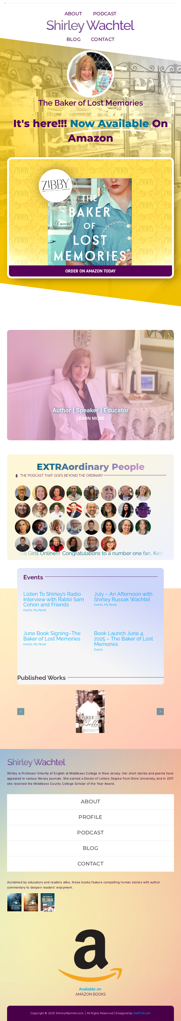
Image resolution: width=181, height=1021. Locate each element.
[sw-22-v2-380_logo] (90, 21)
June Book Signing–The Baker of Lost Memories (52, 636)
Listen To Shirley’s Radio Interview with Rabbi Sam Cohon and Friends (53, 599)
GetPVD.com (142, 1013)
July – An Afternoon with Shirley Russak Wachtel (123, 596)
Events (27, 610)
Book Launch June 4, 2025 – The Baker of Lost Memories (123, 638)
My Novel (39, 610)
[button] (90, 270)
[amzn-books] (90, 921)
